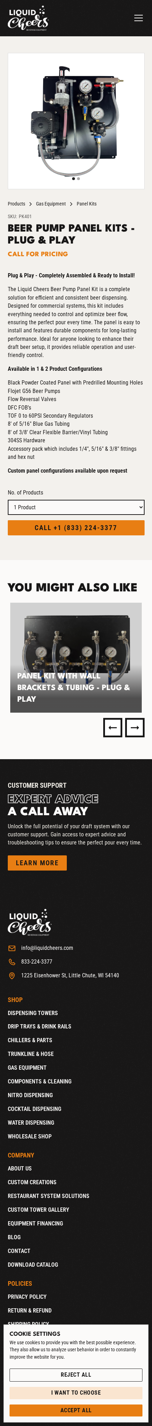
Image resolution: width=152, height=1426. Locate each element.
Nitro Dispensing (30, 1095)
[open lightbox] (76, 121)
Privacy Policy (27, 1297)
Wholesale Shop (30, 1136)
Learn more (37, 863)
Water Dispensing (31, 1123)
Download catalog (33, 1265)
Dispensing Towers (33, 1013)
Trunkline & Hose (31, 1054)
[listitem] (76, 658)
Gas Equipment (51, 204)
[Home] (28, 18)
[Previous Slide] (113, 727)
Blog (14, 1237)
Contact (19, 1251)
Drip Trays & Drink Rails (39, 1027)
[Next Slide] (135, 727)
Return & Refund (30, 1311)
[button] (137, 18)
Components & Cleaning (39, 1081)
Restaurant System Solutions (48, 1196)
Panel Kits (87, 204)
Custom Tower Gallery (38, 1210)
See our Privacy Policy (35, 1364)
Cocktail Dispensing (34, 1109)
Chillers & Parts (30, 1040)
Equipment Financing (35, 1224)
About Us (20, 1169)
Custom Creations (32, 1182)
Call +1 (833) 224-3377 (76, 528)
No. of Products (25, 493)
